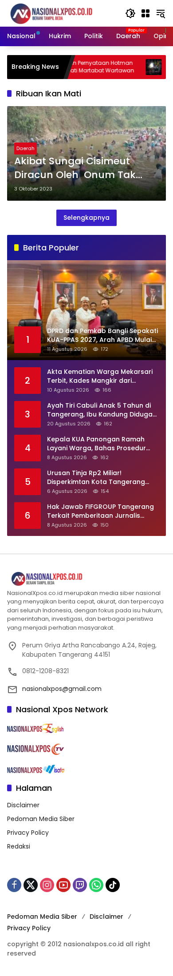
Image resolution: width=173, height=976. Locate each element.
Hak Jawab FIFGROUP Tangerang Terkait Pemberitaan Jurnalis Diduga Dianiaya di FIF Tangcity (100, 511)
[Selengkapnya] (86, 579)
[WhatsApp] (96, 885)
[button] (130, 13)
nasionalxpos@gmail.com (62, 688)
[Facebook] (14, 885)
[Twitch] (80, 885)
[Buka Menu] (145, 13)
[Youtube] (63, 885)
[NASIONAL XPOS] (61, 12)
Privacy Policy (28, 832)
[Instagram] (47, 885)
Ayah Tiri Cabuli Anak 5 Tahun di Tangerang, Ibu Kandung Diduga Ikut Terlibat (100, 410)
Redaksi (18, 846)
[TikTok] (113, 885)
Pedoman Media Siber (41, 818)
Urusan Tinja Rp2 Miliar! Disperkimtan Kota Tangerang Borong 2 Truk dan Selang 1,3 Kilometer (96, 477)
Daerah (25, 148)
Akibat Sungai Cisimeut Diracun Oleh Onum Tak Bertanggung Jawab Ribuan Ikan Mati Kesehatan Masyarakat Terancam (84, 168)
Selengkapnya (86, 217)
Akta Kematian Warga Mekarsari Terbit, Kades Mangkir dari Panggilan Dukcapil (100, 376)
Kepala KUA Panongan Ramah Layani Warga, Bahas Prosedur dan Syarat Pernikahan (96, 443)
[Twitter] (31, 885)
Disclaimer (23, 805)
